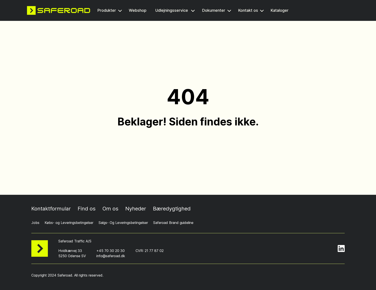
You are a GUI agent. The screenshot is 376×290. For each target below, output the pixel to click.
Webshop (138, 10)
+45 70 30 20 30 (110, 250)
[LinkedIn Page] (341, 248)
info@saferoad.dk (110, 256)
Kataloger (280, 10)
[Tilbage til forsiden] (58, 10)
